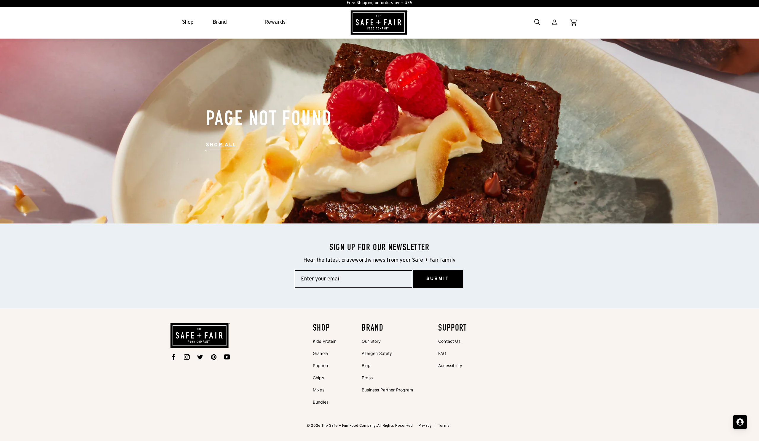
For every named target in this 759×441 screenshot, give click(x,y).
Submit (437, 279)
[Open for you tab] (740, 422)
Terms (443, 425)
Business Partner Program (387, 389)
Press (367, 377)
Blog (366, 365)
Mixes (318, 389)
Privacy (425, 425)
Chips (318, 377)
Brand (220, 22)
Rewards (275, 22)
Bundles (321, 401)
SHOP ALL (221, 145)
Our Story (371, 341)
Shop (188, 22)
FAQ (442, 353)
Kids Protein (325, 341)
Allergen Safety (377, 353)
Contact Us (449, 341)
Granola (320, 353)
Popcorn (321, 365)
